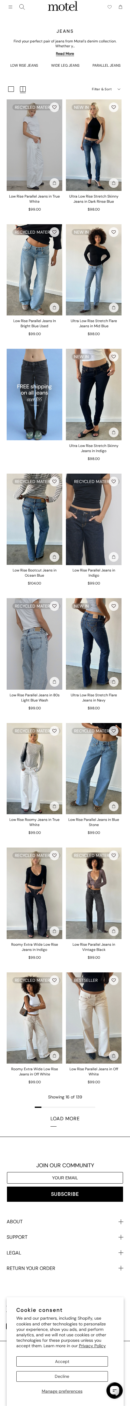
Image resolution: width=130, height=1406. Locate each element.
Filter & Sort (102, 89)
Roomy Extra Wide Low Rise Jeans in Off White (34, 1072)
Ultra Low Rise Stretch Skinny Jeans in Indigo (94, 448)
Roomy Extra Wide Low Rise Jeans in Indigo (34, 947)
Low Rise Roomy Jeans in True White (34, 822)
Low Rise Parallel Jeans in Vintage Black (94, 947)
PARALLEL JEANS (107, 65)
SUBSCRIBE (65, 1194)
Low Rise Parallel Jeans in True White (34, 199)
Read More (65, 53)
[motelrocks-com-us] (63, 7)
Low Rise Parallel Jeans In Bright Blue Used (34, 323)
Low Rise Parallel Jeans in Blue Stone (93, 822)
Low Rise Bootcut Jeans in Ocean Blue (35, 573)
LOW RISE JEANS (24, 65)
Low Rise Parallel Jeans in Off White (94, 1072)
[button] (54, 107)
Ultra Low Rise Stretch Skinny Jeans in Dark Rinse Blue (94, 199)
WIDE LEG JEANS (65, 65)
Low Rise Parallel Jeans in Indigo (94, 573)
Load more (65, 1118)
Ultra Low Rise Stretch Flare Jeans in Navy (94, 698)
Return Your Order (31, 1268)
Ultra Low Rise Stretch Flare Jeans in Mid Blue (94, 323)
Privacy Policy (92, 1345)
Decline (62, 1376)
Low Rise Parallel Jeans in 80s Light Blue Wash (35, 698)
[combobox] (22, 7)
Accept (62, 1361)
